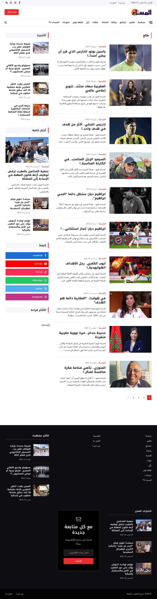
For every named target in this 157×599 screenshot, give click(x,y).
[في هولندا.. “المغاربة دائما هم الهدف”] (130, 304)
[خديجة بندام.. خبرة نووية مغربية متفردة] (130, 339)
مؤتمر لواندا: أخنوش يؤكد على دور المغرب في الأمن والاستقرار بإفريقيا (19, 225)
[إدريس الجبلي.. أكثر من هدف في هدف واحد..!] (130, 130)
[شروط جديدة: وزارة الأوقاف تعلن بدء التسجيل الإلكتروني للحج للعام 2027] (41, 48)
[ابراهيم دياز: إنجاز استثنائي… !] (130, 235)
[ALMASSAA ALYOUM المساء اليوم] (141, 12)
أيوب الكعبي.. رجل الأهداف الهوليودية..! (86, 265)
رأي (87, 22)
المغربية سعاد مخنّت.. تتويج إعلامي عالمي (85, 88)
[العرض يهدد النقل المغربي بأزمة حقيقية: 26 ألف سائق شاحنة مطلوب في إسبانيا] (41, 88)
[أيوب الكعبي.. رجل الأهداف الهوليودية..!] (130, 269)
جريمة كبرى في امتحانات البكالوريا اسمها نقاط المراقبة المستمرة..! (19, 110)
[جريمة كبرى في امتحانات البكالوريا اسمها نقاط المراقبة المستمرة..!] (41, 110)
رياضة (114, 22)
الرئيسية (102, 46)
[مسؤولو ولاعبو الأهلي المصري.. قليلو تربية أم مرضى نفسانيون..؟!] (41, 70)
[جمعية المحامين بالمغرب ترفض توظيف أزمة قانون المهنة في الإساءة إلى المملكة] (27, 150)
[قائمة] (150, 22)
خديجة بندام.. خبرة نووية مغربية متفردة (82, 335)
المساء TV (53, 22)
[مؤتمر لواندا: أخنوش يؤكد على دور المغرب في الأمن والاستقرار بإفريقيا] (41, 225)
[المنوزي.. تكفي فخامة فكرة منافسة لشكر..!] (130, 374)
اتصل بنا (113, 3)
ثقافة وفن (78, 22)
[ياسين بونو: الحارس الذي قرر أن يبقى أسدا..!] (130, 58)
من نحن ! (122, 3)
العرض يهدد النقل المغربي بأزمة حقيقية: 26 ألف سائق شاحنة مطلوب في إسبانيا (18, 89)
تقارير (132, 22)
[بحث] (6, 22)
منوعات (66, 22)
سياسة (141, 22)
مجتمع (123, 22)
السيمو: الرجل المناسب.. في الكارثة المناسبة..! (85, 161)
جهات (95, 22)
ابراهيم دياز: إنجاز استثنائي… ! (83, 229)
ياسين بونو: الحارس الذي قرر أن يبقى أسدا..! (82, 53)
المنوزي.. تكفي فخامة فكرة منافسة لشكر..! (85, 370)
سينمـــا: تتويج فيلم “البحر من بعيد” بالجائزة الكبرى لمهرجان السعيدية (20, 204)
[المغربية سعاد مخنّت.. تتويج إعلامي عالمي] (130, 92)
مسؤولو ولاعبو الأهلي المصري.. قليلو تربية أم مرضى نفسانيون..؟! (18, 68)
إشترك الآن (11, 12)
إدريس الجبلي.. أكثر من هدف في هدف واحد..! (84, 126)
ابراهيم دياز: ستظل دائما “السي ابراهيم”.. (81, 196)
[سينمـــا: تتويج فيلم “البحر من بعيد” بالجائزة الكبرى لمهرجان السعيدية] (41, 203)
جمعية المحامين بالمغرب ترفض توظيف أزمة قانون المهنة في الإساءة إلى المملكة (28, 175)
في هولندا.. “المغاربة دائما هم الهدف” (83, 300)
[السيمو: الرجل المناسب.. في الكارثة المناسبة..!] (130, 165)
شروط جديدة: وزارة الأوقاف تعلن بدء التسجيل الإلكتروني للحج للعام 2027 (19, 48)
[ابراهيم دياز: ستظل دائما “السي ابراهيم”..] (130, 200)
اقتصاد (104, 22)
